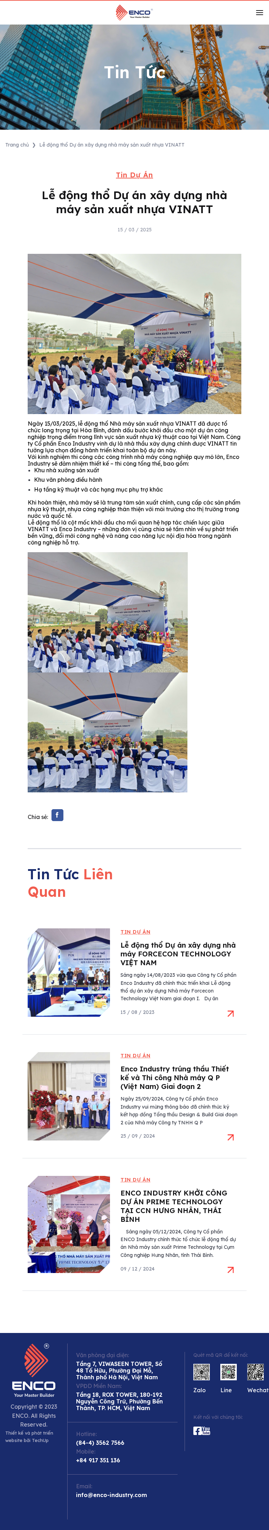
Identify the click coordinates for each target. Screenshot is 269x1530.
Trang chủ (17, 145)
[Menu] (259, 12)
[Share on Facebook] (57, 815)
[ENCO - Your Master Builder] (134, 13)
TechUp (40, 1440)
